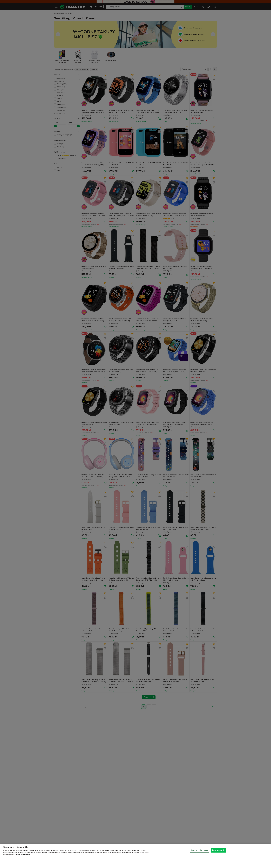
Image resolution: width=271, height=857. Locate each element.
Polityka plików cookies (22, 854)
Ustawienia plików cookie (199, 850)
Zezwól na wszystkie (218, 850)
